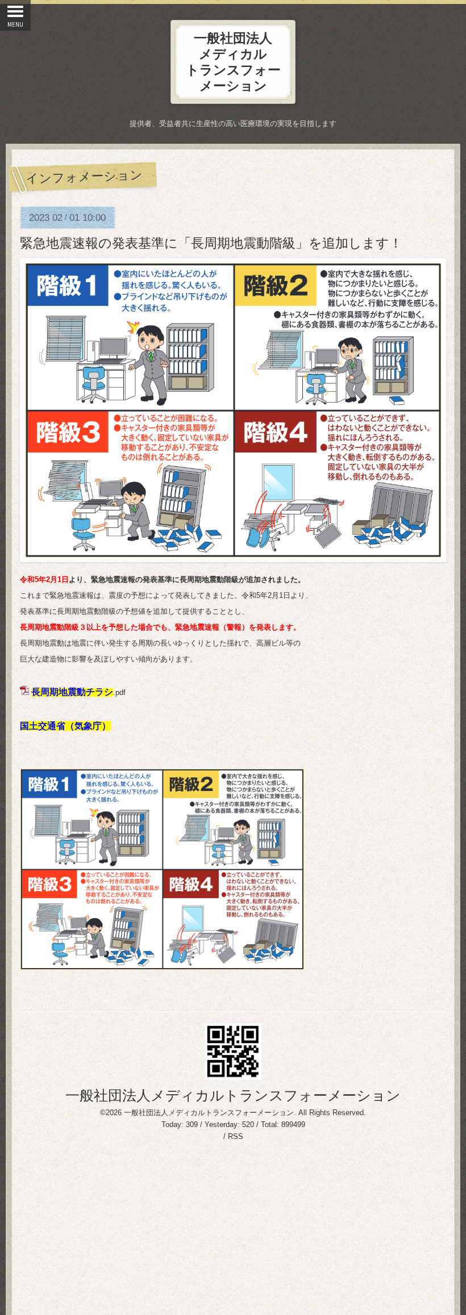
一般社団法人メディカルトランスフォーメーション (233, 1095)
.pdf (78, 692)
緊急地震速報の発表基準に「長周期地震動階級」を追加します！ (211, 243)
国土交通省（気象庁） (65, 726)
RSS (235, 1136)
